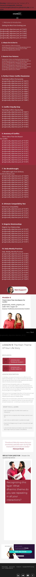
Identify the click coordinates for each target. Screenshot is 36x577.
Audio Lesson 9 (16, 369)
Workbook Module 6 (17, 362)
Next (32, 332)
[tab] (18, 22)
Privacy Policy (5, 566)
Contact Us (19, 566)
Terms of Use (12, 566)
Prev (27, 332)
